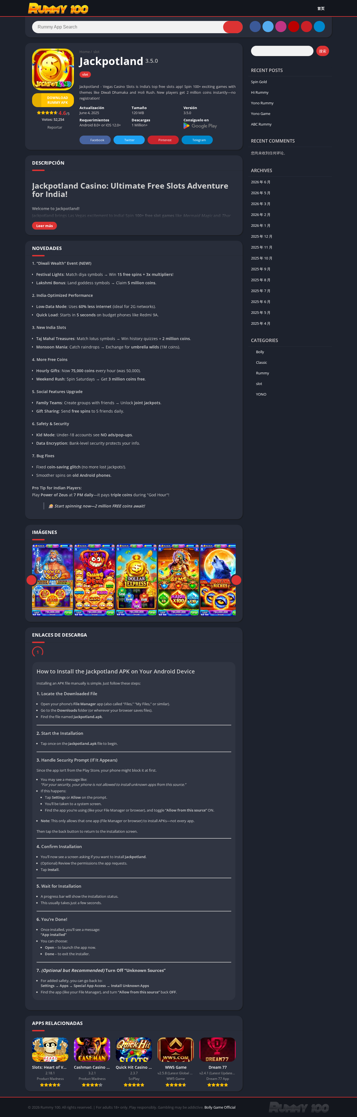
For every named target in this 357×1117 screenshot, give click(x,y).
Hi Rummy (260, 92)
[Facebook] (255, 26)
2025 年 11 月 (261, 247)
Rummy (262, 372)
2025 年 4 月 (261, 323)
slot (96, 51)
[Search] (233, 27)
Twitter (129, 140)
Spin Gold (259, 81)
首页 (321, 8)
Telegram (199, 140)
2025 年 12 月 (261, 236)
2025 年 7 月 (261, 290)
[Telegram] (319, 26)
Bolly (260, 351)
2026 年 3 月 (261, 203)
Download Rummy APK (57, 100)
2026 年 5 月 (261, 192)
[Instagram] (280, 26)
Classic (261, 362)
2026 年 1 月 (261, 225)
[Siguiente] (236, 580)
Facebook (97, 140)
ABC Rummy (261, 124)
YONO (261, 394)
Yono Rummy (262, 102)
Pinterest (165, 140)
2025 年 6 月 (261, 301)
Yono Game (260, 113)
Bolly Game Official (219, 1108)
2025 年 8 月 (261, 279)
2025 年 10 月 (261, 258)
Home (84, 51)
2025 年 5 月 (261, 312)
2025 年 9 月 (261, 268)
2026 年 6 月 (261, 181)
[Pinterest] (306, 26)
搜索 (322, 51)
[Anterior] (31, 580)
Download (57, 652)
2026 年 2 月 (261, 214)
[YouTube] (293, 26)
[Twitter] (268, 26)
